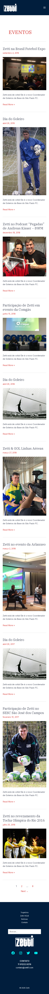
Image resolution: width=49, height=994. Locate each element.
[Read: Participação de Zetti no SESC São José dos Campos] (24, 754)
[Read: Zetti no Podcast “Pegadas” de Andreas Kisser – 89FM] (24, 256)
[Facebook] (13, 953)
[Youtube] (36, 953)
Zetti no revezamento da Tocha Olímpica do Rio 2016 (24, 818)
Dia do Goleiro (13, 119)
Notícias (24, 919)
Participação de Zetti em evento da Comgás (21, 307)
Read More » (9, 104)
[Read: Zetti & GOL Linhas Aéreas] (24, 486)
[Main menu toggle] (44, 7)
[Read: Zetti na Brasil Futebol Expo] (24, 73)
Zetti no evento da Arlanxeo (24, 544)
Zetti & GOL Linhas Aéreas (23, 448)
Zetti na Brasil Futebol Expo (24, 49)
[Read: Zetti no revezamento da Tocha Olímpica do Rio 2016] (24, 843)
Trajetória (24, 912)
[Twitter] (28, 953)
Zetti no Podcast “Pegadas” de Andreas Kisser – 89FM (23, 226)
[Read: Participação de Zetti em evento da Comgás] (24, 334)
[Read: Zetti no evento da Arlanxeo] (24, 582)
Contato (24, 922)
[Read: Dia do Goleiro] (24, 161)
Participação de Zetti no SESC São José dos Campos (23, 710)
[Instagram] (20, 953)
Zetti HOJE (24, 916)
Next (24, 891)
